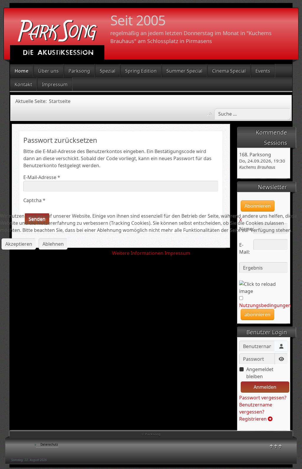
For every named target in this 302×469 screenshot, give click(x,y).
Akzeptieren (18, 244)
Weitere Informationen (137, 253)
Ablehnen (53, 244)
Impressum (177, 253)
